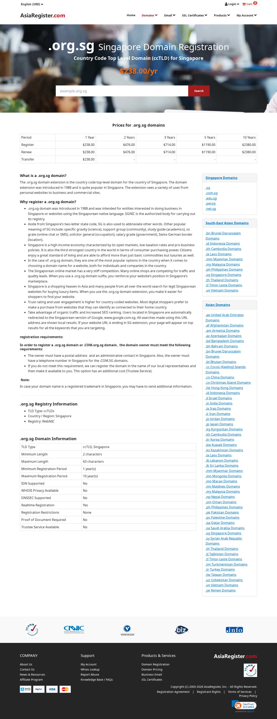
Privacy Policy (248, 696)
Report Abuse (90, 674)
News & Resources (32, 674)
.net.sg (211, 208)
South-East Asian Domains (227, 223)
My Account (245, 15)
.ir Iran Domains (218, 414)
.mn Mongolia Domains (224, 476)
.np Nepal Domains (220, 497)
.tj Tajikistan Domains (222, 554)
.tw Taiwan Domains (221, 574)
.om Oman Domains (221, 502)
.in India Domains (219, 403)
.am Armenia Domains (223, 330)
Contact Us (27, 669)
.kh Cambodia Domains (223, 249)
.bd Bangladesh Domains (225, 341)
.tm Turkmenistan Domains (226, 564)
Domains (148, 15)
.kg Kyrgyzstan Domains (224, 429)
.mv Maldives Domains (223, 486)
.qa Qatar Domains (220, 523)
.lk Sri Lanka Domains (222, 465)
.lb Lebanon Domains (222, 460)
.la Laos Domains (219, 254)
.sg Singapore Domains (223, 275)
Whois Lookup (90, 669)
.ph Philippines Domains (224, 269)
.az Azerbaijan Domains (224, 336)
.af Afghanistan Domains (225, 325)
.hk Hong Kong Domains (224, 388)
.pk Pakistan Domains (222, 512)
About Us (26, 664)
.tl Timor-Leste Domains (224, 285)
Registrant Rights (209, 692)
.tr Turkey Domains (220, 569)
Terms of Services (240, 692)
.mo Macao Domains (221, 481)
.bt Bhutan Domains (221, 362)
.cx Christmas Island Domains (228, 382)
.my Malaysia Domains (223, 264)
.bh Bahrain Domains (222, 346)
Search (199, 91)
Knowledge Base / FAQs (97, 679)
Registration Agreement (173, 692)
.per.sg (211, 203)
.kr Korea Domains (220, 439)
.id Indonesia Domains (223, 243)
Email (168, 15)
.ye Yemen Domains (221, 590)
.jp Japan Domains (219, 424)
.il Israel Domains (219, 398)
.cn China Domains (220, 377)
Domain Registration (156, 664)
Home (131, 15)
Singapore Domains (221, 178)
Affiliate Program (31, 679)
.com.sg (212, 193)
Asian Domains (218, 305)
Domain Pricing (152, 669)
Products (220, 15)
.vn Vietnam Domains (222, 290)
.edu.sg (211, 198)
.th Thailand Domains (222, 280)
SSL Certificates (193, 15)
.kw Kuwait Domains (221, 445)
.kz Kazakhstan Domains (224, 450)
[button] (32, 4)
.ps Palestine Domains (222, 517)
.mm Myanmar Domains (224, 259)
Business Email (152, 674)
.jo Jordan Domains (220, 419)
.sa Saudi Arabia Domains (225, 528)
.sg (208, 187)
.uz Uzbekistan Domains (224, 580)
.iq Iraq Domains (218, 408)
